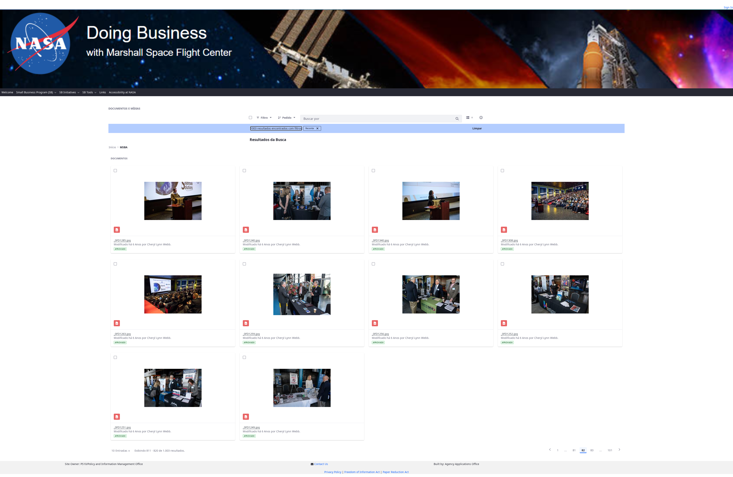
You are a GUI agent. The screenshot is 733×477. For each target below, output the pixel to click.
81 (574, 450)
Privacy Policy (332, 472)
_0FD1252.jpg (509, 334)
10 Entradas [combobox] (119, 450)
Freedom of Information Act (362, 472)
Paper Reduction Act (396, 472)
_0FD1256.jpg (380, 334)
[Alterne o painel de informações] (481, 117)
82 (583, 450)
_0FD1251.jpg (122, 427)
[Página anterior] (550, 451)
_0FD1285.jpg (122, 240)
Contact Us (321, 464)
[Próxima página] (619, 451)
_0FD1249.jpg (251, 427)
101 (610, 450)
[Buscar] (457, 119)
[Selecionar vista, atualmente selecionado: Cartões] (470, 117)
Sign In (728, 7)
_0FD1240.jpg (251, 240)
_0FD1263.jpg (122, 334)
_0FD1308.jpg (509, 240)
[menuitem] (7, 92)
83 (592, 450)
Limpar (477, 128)
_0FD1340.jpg (380, 240)
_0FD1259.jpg (251, 334)
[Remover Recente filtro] (317, 128)
